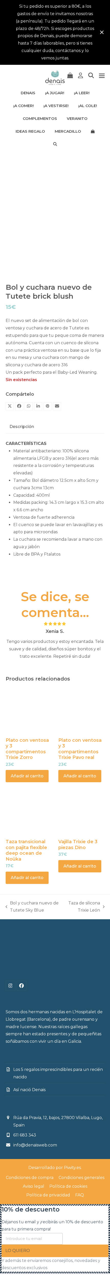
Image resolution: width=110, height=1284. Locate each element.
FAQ (79, 1195)
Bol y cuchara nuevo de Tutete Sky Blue (32, 907)
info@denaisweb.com (35, 1145)
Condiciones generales (81, 1177)
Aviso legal (33, 1186)
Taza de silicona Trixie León (83, 907)
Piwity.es (72, 1167)
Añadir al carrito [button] (27, 776)
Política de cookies (68, 1186)
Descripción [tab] (21, 426)
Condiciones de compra (29, 1177)
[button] (70, 76)
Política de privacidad (48, 1195)
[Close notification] (102, 32)
